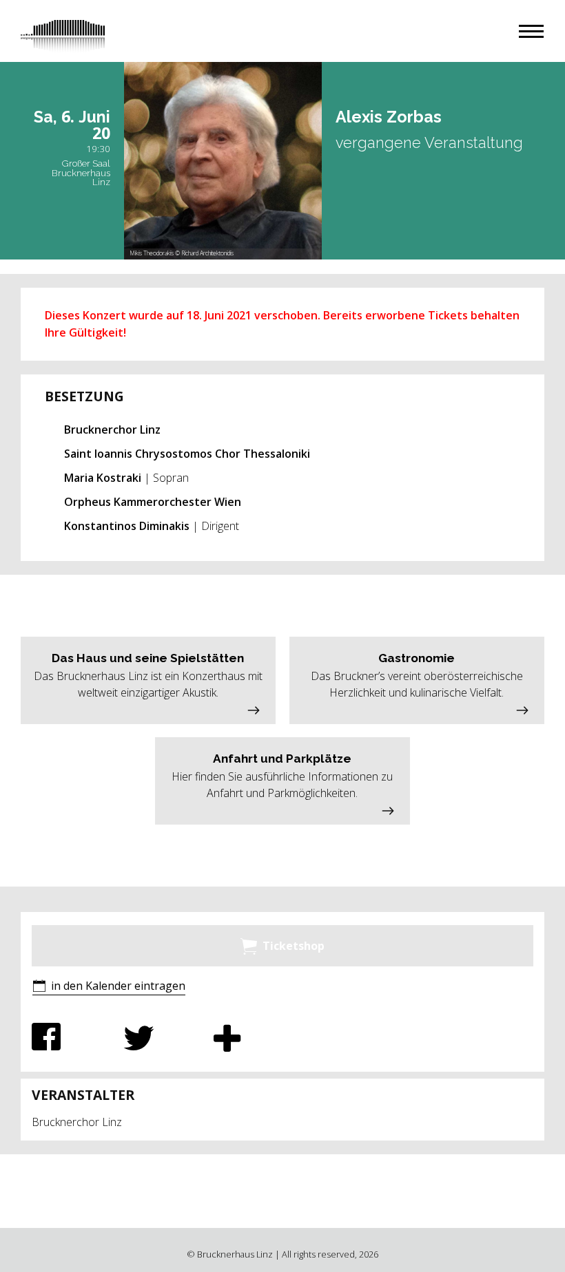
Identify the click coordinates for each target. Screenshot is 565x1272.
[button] (531, 31)
